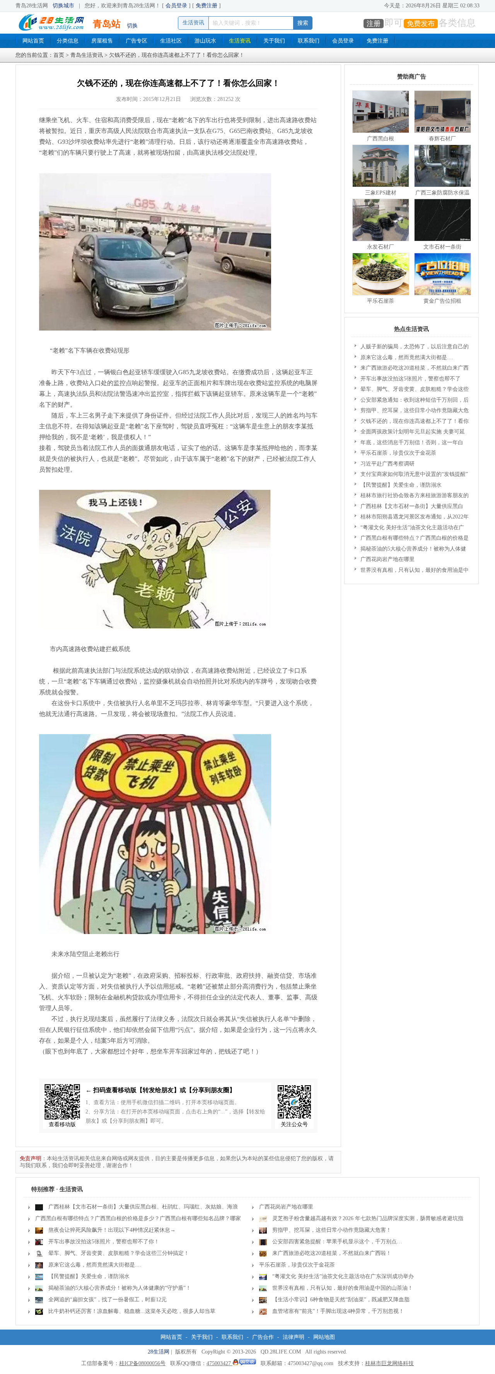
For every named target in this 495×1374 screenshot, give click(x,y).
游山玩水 (205, 41)
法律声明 (293, 1337)
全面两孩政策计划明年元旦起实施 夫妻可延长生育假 (410, 433)
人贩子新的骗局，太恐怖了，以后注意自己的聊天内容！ (412, 348)
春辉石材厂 (442, 138)
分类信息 (68, 41)
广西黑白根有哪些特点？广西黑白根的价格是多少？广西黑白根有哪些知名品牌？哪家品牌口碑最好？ (412, 539)
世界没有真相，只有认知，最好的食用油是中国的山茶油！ (412, 571)
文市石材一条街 (442, 247)
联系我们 (308, 41)
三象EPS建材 (380, 193)
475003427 (219, 1363)
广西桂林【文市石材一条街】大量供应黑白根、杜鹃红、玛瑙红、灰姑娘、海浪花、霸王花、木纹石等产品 (409, 507)
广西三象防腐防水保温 (442, 193)
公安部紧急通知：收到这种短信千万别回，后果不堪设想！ (412, 401)
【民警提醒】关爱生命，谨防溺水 (401, 485)
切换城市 (63, 6)
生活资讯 (240, 41)
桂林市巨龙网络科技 (389, 1363)
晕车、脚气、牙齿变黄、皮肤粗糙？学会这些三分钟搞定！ (412, 390)
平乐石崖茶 (380, 301)
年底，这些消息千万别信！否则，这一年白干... (409, 444)
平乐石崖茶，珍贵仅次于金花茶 (398, 453)
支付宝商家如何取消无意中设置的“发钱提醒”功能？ (411, 475)
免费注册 (206, 6)
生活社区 (171, 41)
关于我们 (274, 41)
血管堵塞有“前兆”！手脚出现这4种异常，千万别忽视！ (338, 1311)
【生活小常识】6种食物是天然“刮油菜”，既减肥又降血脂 (341, 1299)
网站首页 (33, 41)
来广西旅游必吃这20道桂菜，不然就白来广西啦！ (412, 369)
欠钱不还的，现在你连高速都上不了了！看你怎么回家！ (412, 422)
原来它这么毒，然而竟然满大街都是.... (406, 357)
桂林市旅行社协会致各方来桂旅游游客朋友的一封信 (412, 497)
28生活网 (158, 1352)
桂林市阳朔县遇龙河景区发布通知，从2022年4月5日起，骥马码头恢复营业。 (412, 518)
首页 (58, 55)
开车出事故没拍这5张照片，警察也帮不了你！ (408, 380)
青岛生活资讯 (86, 55)
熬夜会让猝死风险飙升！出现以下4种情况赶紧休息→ (112, 1230)
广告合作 (263, 1337)
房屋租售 (102, 41)
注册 (374, 23)
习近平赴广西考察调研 (387, 464)
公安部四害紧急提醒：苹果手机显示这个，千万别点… (337, 1241)
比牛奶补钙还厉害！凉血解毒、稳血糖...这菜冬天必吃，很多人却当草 (131, 1311)
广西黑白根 (380, 138)
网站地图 (324, 1337)
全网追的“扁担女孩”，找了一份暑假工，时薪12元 (107, 1299)
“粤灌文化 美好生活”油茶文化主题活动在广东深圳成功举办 (409, 529)
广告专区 (136, 41)
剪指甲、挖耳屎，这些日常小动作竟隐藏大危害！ (412, 411)
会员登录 (176, 6)
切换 (132, 26)
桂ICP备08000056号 (142, 1363)
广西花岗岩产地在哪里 (387, 559)
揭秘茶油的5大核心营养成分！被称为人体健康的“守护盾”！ (410, 550)
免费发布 (421, 23)
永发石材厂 (380, 247)
